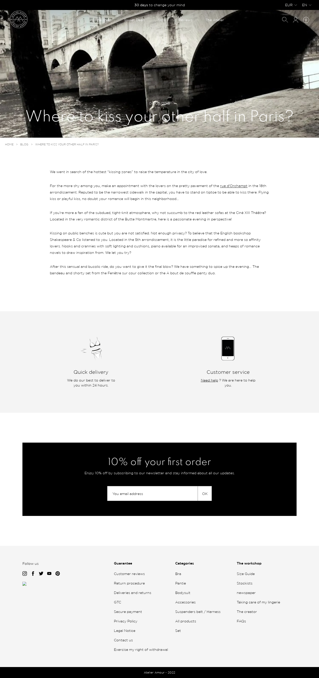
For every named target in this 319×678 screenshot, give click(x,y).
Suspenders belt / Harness (198, 611)
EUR (289, 5)
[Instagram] (24, 574)
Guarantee (123, 563)
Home (9, 144)
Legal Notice (124, 630)
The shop (103, 20)
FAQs (241, 621)
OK (205, 493)
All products (185, 621)
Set (178, 630)
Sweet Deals (134, 20)
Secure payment (128, 611)
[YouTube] (49, 574)
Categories (184, 563)
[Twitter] (41, 574)
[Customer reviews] (24, 584)
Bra (178, 574)
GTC (117, 602)
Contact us (123, 640)
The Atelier (214, 20)
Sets (161, 20)
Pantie (180, 583)
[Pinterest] (57, 574)
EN (304, 5)
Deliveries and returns (132, 592)
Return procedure (129, 583)
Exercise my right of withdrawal (141, 649)
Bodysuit (182, 592)
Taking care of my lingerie (258, 602)
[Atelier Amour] (18, 19)
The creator (247, 611)
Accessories (185, 602)
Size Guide (246, 574)
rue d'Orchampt (233, 186)
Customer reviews (129, 574)
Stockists (244, 583)
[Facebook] (33, 574)
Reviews (185, 20)
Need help (209, 380)
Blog (24, 144)
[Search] (285, 20)
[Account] (295, 20)
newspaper (246, 592)
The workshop (249, 563)
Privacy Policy (125, 621)
